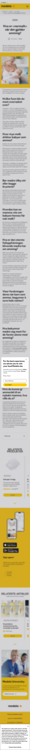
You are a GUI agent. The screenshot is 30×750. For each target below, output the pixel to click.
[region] (15, 737)
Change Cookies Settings (15, 747)
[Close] (28, 726)
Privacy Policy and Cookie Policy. (13, 742)
